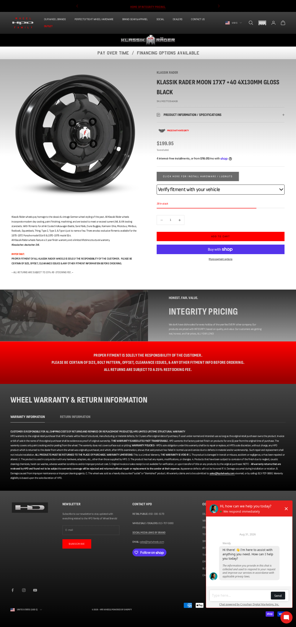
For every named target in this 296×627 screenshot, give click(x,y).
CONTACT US (198, 19)
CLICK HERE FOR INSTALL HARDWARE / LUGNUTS (198, 176)
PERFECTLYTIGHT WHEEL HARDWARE (94, 19)
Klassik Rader (167, 72)
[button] (262, 23)
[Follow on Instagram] (24, 590)
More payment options (220, 259)
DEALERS (177, 19)
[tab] (27, 418)
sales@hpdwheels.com (152, 542)
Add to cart (220, 236)
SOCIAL (160, 19)
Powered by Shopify (122, 609)
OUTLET (48, 26)
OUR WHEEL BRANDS (55, 19)
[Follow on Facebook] (12, 590)
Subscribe (77, 544)
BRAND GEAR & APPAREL (135, 19)
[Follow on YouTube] (35, 590)
